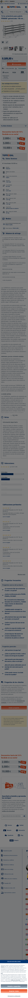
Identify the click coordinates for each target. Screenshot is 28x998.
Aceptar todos (14, 991)
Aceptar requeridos (14, 986)
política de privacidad (15, 980)
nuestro (2, 966)
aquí (2, 973)
